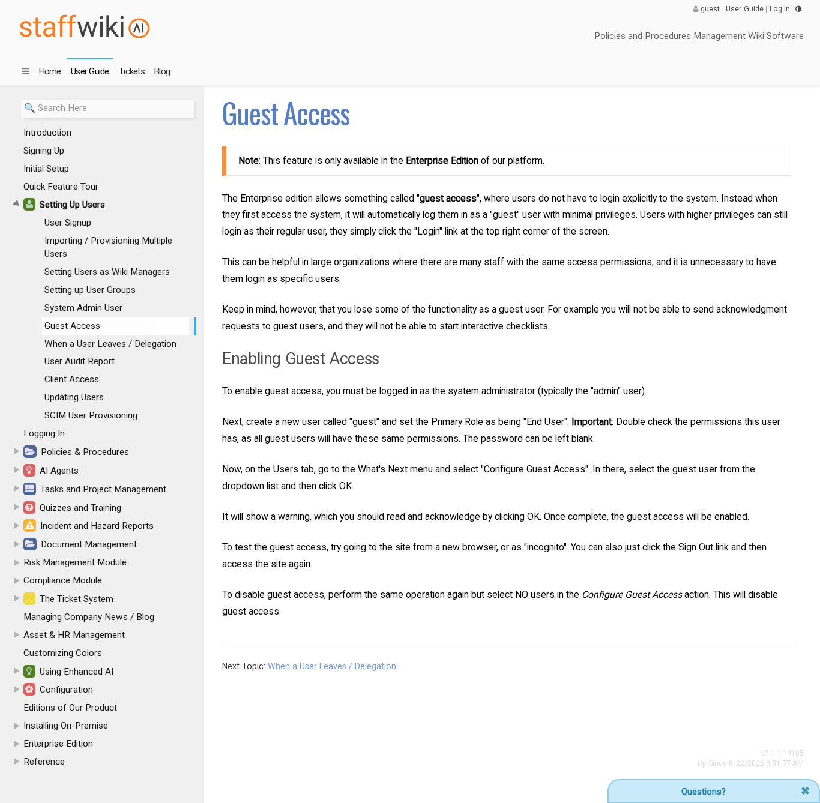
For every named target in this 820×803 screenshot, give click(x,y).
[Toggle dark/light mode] (798, 9)
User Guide (745, 9)
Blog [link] (162, 71)
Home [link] (49, 71)
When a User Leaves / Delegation (332, 666)
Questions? (703, 791)
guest (710, 9)
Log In (780, 9)
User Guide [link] (90, 71)
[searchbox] (107, 109)
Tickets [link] (132, 71)
